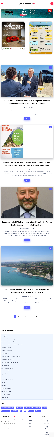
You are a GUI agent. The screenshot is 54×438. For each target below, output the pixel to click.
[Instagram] (47, 433)
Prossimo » (36, 316)
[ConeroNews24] (27, 3)
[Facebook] (47, 421)
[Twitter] (47, 427)
